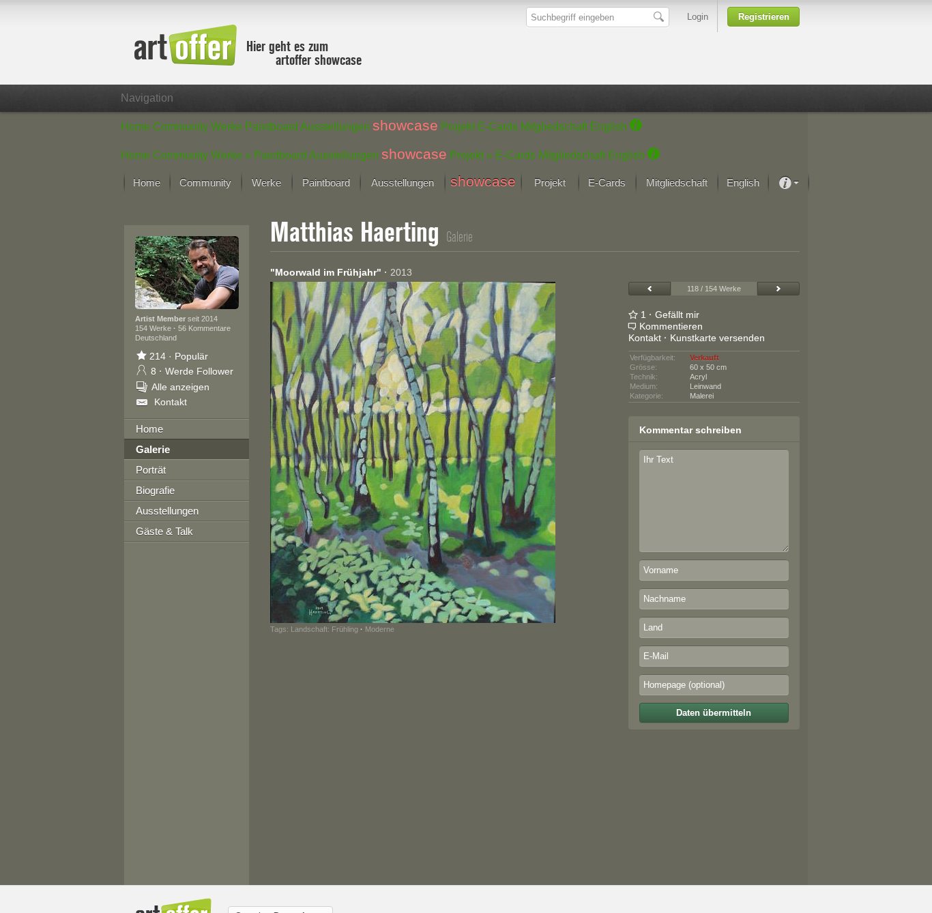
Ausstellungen (335, 126)
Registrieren (763, 17)
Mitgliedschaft (554, 126)
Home (135, 126)
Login (697, 17)
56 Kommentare (204, 328)
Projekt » (471, 155)
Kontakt (644, 337)
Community (180, 126)
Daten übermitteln (713, 713)
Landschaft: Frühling (324, 629)
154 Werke (154, 328)
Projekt (458, 126)
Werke (226, 126)
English (608, 126)
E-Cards (498, 126)
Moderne (379, 629)
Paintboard (271, 126)
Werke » (231, 155)
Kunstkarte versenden (717, 337)
